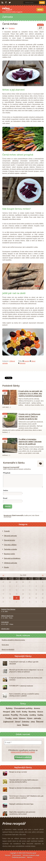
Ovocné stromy (9, 540)
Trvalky (8, 718)
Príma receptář (7, 9)
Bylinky (9, 708)
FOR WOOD (5, 622)
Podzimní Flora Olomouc (8, 609)
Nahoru (29, 857)
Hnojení (6, 712)
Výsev (29, 718)
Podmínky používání (18, 857)
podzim (6, 715)
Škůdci (25, 725)
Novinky (26, 361)
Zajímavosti (8, 722)
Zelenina (22, 363)
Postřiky (14, 715)
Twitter (10, 3)
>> (42, 575)
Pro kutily (24, 715)
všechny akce (5, 628)
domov (37, 708)
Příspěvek (6, 473)
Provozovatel (16, 855)
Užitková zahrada (10, 563)
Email (5, 498)
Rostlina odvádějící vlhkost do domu (13, 640)
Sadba (40, 715)
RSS (3, 3)
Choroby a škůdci (10, 545)
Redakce (12, 28)
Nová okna (5, 645)
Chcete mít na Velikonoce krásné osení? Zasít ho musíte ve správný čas (29, 416)
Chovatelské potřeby (23, 708)
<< (3, 575)
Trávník (7, 531)
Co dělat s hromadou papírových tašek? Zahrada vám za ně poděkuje (30, 441)
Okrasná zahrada (10, 536)
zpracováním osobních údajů (23, 752)
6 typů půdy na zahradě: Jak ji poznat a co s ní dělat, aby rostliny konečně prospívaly (30, 393)
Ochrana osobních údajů (31, 855)
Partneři (7, 855)
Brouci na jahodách (8, 649)
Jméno (5, 490)
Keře (18, 712)
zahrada (37, 718)
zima (33, 722)
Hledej (42, 2)
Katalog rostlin (9, 554)
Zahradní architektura (12, 558)
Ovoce (40, 712)
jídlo (13, 712)
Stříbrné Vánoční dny (7, 615)
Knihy (24, 712)
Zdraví (33, 361)
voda (15, 718)
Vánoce (22, 718)
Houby (6, 567)
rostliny (32, 715)
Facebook (6, 3)
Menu (40, 10)
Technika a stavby (10, 549)
